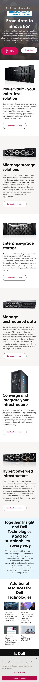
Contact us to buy (14, 126)
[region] (19, 669)
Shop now (29, 50)
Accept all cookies (20, 678)
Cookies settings (19, 672)
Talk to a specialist (10, 51)
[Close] (36, 658)
